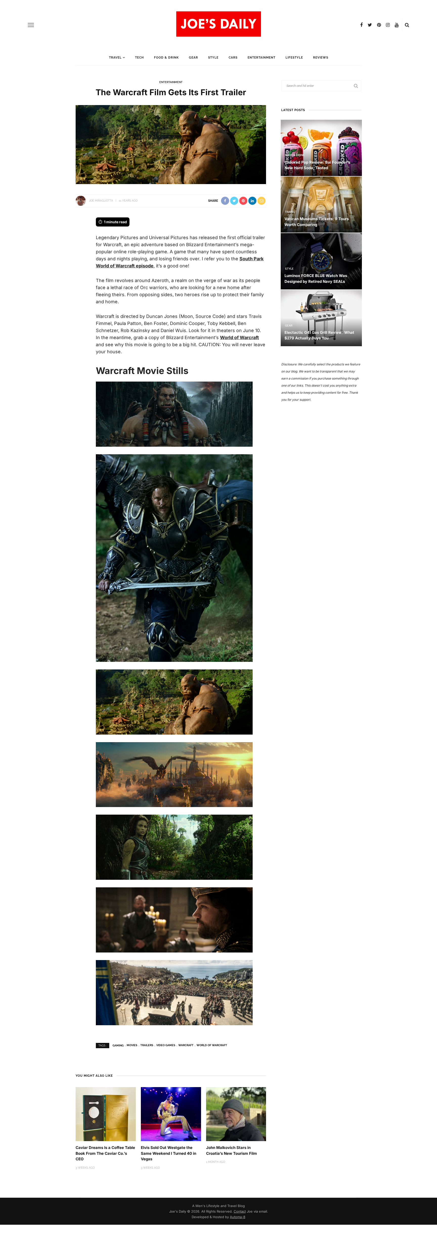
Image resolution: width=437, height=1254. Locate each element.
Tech (139, 57)
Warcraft (185, 1045)
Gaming (118, 1045)
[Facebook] (361, 25)
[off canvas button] (31, 25)
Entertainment (261, 57)
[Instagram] (387, 25)
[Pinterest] (379, 25)
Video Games (165, 1045)
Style (213, 57)
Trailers (146, 1045)
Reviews (320, 57)
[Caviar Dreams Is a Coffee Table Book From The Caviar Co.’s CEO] (106, 1113)
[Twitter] (370, 25)
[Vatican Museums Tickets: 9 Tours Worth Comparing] (321, 204)
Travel (115, 57)
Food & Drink (166, 57)
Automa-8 (237, 1217)
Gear (193, 57)
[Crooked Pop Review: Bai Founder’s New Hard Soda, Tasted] (321, 147)
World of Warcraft (239, 337)
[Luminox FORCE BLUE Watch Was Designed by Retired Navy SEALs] (321, 261)
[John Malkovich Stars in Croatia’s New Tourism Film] (236, 1113)
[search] (407, 25)
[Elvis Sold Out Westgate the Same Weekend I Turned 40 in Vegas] (171, 1113)
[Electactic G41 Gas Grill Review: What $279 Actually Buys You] (321, 317)
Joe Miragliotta (101, 200)
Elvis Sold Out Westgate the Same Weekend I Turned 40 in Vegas (168, 1153)
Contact (240, 1211)
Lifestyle (294, 57)
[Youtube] (396, 25)
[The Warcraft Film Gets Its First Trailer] (171, 144)
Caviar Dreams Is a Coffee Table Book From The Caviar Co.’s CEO (105, 1153)
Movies (132, 1045)
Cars (233, 57)
